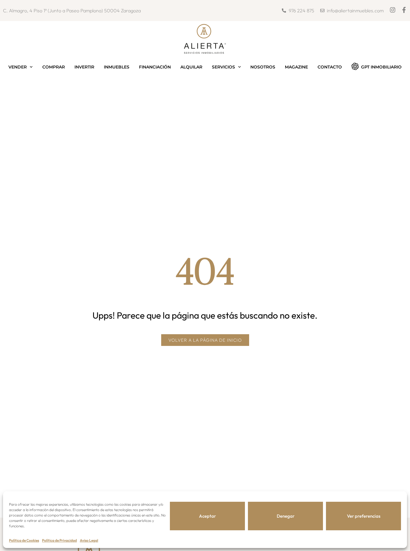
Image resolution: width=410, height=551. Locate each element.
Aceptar (207, 516)
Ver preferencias (363, 516)
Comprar (53, 67)
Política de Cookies (24, 540)
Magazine (296, 67)
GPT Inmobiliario (381, 67)
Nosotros (262, 67)
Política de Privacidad (59, 540)
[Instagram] (393, 10)
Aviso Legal (89, 540)
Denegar (285, 516)
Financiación (155, 67)
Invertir (84, 67)
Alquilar (191, 67)
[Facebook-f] (404, 10)
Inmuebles (116, 67)
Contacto (330, 67)
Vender (17, 67)
